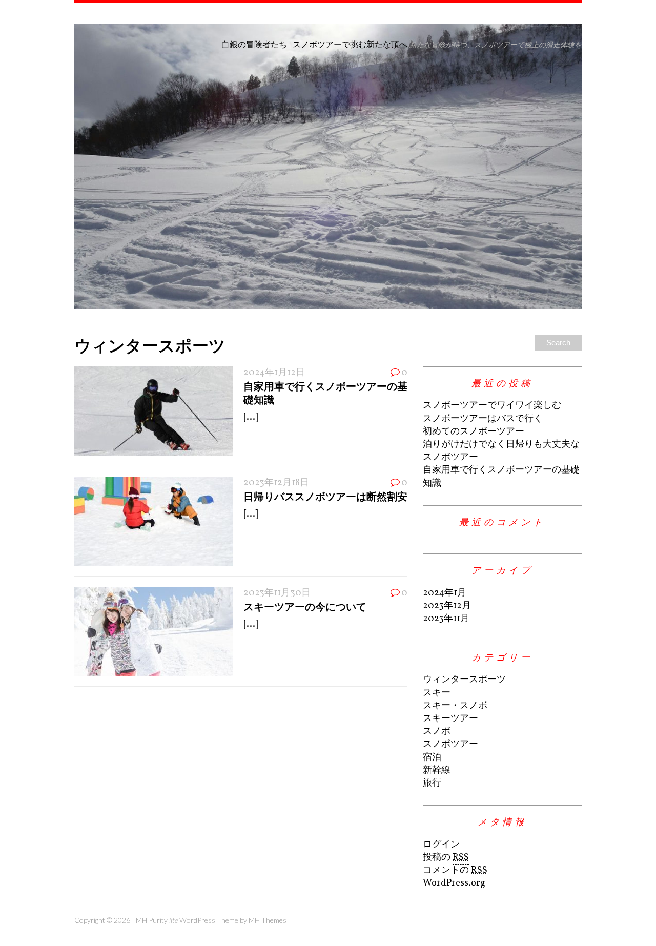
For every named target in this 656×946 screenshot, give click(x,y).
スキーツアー (450, 718)
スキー (436, 693)
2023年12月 (447, 606)
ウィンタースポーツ (464, 679)
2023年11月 (446, 618)
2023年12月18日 (276, 483)
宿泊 (432, 757)
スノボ (436, 731)
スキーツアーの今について (304, 606)
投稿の (446, 857)
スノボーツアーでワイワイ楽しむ (492, 405)
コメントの (455, 870)
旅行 (432, 783)
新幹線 (436, 770)
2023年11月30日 (277, 593)
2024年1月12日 (274, 372)
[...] (250, 417)
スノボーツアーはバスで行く (483, 419)
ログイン (441, 844)
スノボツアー (450, 744)
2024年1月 (444, 593)
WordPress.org (454, 883)
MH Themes (267, 920)
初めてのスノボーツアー (473, 431)
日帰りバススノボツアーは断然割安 (325, 496)
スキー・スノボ (455, 706)
